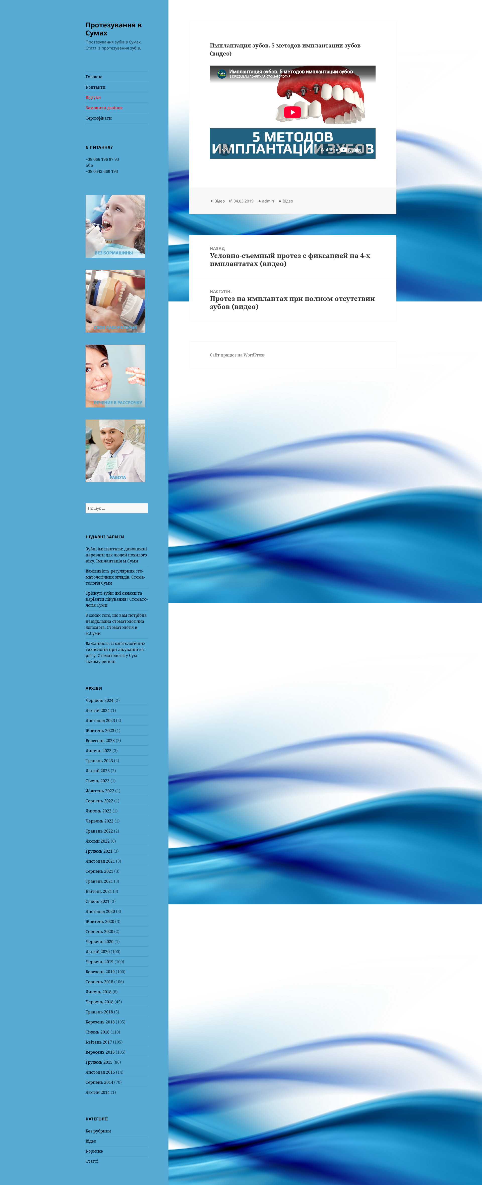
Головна (94, 77)
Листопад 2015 (100, 1072)
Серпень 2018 (99, 982)
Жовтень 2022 (100, 791)
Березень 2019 (100, 971)
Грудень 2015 (99, 1062)
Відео (91, 1141)
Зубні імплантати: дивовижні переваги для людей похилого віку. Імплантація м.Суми (116, 555)
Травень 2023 (99, 760)
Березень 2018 (100, 1022)
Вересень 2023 (100, 740)
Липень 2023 (98, 750)
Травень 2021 (99, 881)
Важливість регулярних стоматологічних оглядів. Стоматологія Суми (115, 577)
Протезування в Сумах (114, 28)
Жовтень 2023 (100, 730)
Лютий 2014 (98, 1092)
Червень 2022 (99, 821)
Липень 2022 (98, 811)
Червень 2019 (99, 961)
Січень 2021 (97, 901)
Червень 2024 (99, 700)
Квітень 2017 (99, 1042)
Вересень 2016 (100, 1052)
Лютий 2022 (98, 841)
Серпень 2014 (99, 1082)
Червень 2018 (99, 1002)
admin (268, 201)
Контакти (95, 87)
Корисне (94, 1151)
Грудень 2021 (99, 851)
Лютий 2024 (98, 710)
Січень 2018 (97, 1032)
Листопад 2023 (100, 720)
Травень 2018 (99, 1012)
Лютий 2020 (98, 951)
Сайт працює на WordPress (237, 355)
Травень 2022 (99, 831)
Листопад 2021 (100, 861)
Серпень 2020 (99, 931)
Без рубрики (98, 1131)
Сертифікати (99, 118)
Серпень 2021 (99, 871)
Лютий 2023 (98, 771)
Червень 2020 (99, 941)
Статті (92, 1161)
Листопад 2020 (100, 911)
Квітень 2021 (99, 891)
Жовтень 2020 (100, 921)
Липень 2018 (98, 992)
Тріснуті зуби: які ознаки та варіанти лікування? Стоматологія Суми (117, 599)
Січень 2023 (97, 781)
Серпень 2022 (99, 801)
